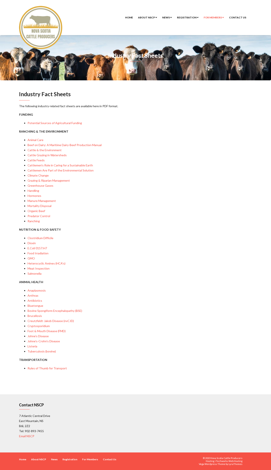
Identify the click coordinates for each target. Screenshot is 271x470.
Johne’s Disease (38, 336)
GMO (31, 258)
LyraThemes (235, 464)
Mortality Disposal (39, 206)
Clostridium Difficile (40, 238)
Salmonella (34, 273)
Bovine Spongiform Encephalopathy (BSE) (55, 310)
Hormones (34, 195)
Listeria (32, 346)
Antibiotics (35, 300)
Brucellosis (35, 316)
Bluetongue (35, 305)
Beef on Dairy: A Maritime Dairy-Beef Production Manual (65, 145)
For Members (213, 17)
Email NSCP (26, 436)
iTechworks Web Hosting (228, 461)
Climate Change (38, 175)
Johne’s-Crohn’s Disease (44, 341)
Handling (33, 190)
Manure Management (42, 201)
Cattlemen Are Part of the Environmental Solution (61, 170)
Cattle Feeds (36, 160)
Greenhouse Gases (40, 185)
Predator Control (39, 216)
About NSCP (146, 17)
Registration (187, 17)
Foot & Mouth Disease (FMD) (47, 331)
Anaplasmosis (37, 290)
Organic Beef (36, 211)
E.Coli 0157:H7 (37, 248)
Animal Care (35, 140)
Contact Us (237, 17)
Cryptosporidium (39, 326)
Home (129, 17)
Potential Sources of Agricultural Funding (55, 123)
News (166, 17)
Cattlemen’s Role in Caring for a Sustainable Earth (60, 165)
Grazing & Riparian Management (49, 180)
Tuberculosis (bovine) (42, 351)
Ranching (34, 221)
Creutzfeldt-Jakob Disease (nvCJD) (51, 321)
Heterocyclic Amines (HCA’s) (46, 263)
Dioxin (32, 243)
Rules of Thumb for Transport (47, 368)
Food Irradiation (38, 253)
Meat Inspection (39, 268)
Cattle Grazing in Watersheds (47, 155)
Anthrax (33, 295)
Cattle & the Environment (45, 150)
